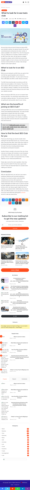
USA (3, 439)
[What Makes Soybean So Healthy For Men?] (5, 345)
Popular (5, 379)
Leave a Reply (15, 270)
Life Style (4, 442)
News (3, 437)
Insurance (4, 448)
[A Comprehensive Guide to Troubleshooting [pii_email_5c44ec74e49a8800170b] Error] (5, 280)
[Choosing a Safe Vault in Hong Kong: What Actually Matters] (7, 256)
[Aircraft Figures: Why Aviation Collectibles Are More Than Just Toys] (22, 240)
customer (23, 192)
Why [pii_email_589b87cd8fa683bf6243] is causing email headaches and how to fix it (19, 294)
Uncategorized (5, 453)
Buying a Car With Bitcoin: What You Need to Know (7, 246)
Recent (14, 379)
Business (8, 7)
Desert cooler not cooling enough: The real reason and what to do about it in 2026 (22, 262)
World (3, 428)
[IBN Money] (6, 2)
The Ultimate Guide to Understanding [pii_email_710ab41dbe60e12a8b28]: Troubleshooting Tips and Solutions (19, 287)
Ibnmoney (4, 435)
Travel (3, 446)
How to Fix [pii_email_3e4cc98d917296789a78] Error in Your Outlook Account (19, 302)
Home (3, 7)
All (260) (15, 316)
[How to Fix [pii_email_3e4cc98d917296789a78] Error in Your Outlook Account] (5, 302)
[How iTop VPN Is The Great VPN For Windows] (5, 351)
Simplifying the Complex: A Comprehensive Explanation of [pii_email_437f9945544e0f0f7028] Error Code (19, 309)
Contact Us (16, 484)
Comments (24, 379)
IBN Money (24, 482)
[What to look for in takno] (5, 338)
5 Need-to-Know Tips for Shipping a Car (19, 369)
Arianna (4, 18)
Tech (3, 433)
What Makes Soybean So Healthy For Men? (19, 343)
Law (3, 444)
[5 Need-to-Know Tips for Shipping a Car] (5, 371)
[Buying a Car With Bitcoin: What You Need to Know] (7, 240)
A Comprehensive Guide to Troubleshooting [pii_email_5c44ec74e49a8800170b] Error (19, 280)
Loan (3, 455)
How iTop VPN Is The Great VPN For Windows (19, 350)
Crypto (3, 450)
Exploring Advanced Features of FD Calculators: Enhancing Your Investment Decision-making (19, 357)
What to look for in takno (19, 336)
